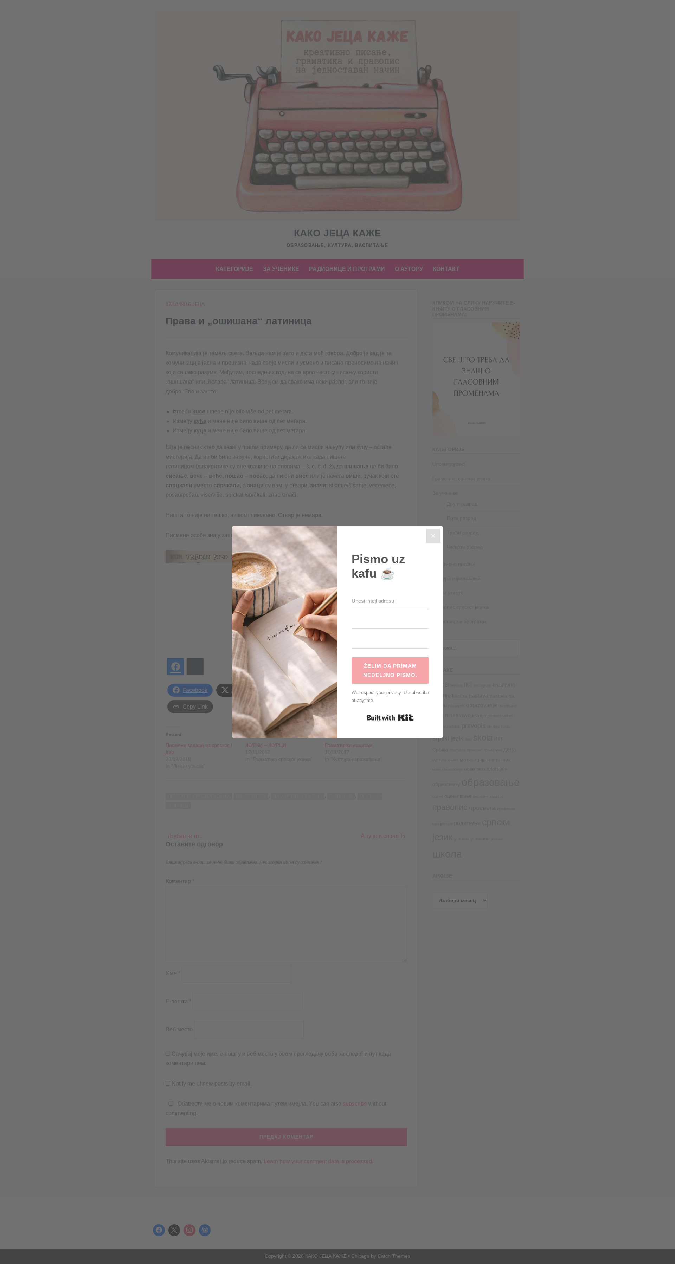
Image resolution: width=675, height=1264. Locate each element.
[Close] (433, 536)
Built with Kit (390, 717)
